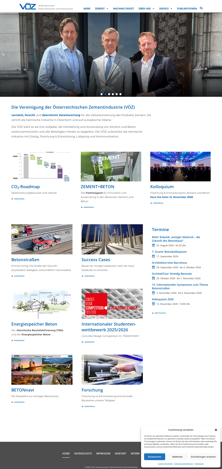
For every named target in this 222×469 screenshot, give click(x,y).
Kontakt (120, 453)
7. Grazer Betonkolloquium (169, 251)
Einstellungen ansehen (203, 456)
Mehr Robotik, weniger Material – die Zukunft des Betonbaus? (176, 238)
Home (66, 453)
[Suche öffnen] (201, 8)
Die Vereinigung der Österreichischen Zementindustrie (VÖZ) (73, 107)
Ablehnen (177, 456)
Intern (135, 453)
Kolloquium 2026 (163, 299)
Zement (100, 8)
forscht (30, 115)
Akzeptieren (154, 456)
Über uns (144, 8)
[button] (215, 429)
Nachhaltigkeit (123, 8)
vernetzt (17, 115)
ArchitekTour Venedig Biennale (172, 273)
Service (164, 8)
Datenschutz (83, 453)
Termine (160, 229)
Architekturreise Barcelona (169, 262)
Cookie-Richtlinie (165, 464)
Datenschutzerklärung (183, 464)
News (87, 8)
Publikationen (187, 8)
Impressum (199, 464)
